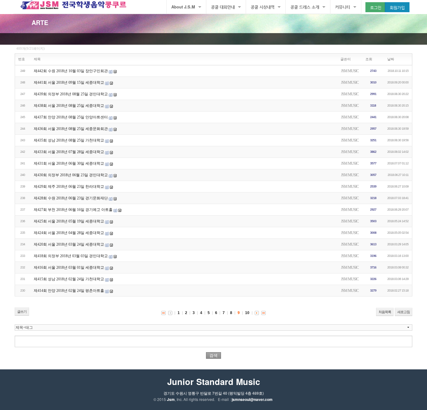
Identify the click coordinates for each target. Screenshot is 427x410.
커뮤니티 (342, 7)
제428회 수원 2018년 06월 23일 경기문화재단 (71, 198)
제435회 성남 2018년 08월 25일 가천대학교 (69, 140)
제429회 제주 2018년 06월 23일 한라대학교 (69, 186)
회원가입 (397, 7)
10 (247, 313)
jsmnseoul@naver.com (252, 399)
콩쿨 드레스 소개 (304, 7)
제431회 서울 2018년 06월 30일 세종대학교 (69, 163)
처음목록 (385, 312)
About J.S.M (183, 7)
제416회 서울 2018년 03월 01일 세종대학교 (69, 267)
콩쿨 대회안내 (223, 7)
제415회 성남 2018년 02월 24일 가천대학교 (69, 279)
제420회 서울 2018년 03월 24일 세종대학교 (69, 244)
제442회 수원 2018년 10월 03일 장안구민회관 (71, 71)
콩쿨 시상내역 (262, 7)
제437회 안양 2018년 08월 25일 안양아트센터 (71, 117)
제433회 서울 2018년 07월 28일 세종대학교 (69, 152)
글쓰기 (22, 311)
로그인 (375, 7)
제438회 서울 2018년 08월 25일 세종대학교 (69, 105)
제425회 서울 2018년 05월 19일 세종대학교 (69, 221)
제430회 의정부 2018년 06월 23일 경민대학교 (71, 175)
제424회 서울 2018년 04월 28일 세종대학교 (69, 233)
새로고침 (403, 312)
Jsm (171, 399)
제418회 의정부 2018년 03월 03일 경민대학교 (71, 256)
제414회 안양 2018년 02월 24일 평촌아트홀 (69, 290)
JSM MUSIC (350, 71)
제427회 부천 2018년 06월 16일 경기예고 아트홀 (73, 210)
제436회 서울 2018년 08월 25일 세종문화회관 (71, 129)
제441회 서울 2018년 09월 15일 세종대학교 (69, 82)
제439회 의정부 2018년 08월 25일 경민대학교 (71, 94)
